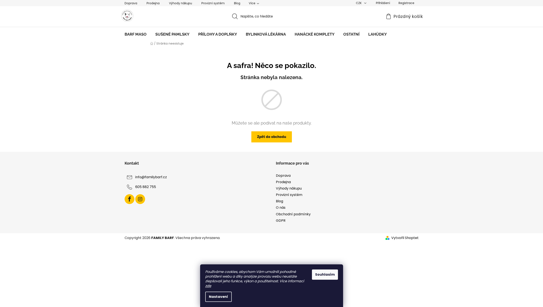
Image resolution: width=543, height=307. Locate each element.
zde (208, 285)
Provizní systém (213, 3)
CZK (359, 3)
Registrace (406, 3)
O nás (280, 207)
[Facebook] (129, 199)
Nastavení (218, 296)
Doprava (131, 3)
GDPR (280, 220)
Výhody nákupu (180, 3)
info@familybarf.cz (151, 177)
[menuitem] (135, 34)
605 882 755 (145, 186)
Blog (237, 3)
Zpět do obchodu (271, 137)
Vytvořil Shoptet (405, 238)
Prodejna (153, 3)
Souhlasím (325, 274)
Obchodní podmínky (293, 214)
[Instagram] (140, 199)
